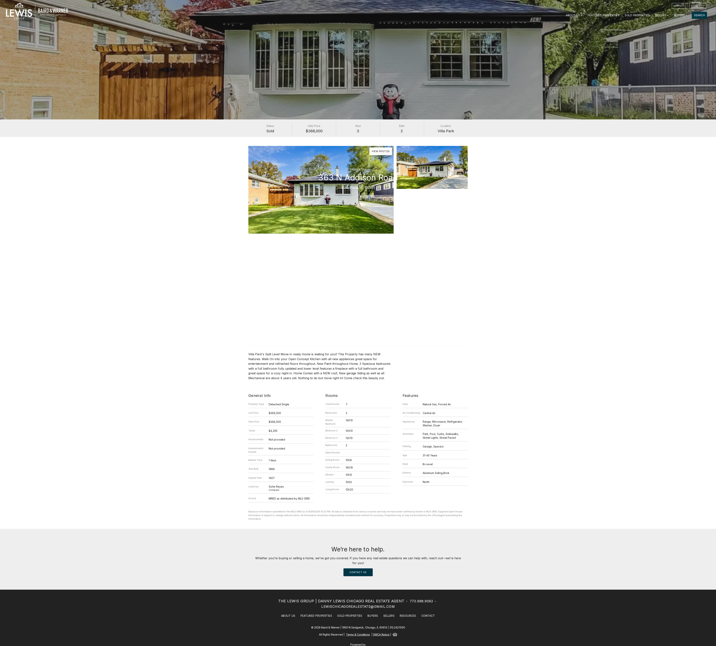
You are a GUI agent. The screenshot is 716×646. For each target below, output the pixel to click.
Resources (408, 615)
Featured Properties (604, 15)
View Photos (381, 151)
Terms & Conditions (358, 634)
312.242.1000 (397, 627)
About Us (573, 15)
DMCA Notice (381, 634)
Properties (358, 169)
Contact (678, 5)
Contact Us (358, 572)
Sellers (661, 15)
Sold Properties (637, 15)
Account (696, 5)
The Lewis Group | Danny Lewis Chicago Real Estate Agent (341, 601)
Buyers (679, 15)
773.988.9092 (421, 601)
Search (699, 15)
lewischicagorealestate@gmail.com (358, 606)
